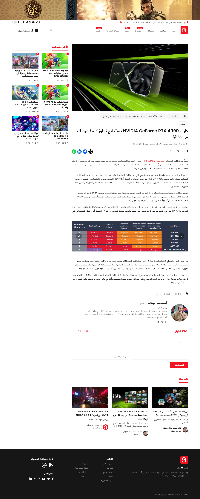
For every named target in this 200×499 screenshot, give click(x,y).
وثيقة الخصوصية (81, 468)
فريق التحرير (84, 463)
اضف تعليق (179, 364)
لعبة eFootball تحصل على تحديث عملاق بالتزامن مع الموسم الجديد (26, 136)
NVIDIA (178, 294)
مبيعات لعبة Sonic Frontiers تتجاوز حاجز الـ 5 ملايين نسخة (27, 105)
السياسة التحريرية (107, 480)
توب (127, 30)
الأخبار (173, 116)
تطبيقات (138, 30)
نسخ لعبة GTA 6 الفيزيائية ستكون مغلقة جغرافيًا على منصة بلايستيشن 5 (27, 73)
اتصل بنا (110, 468)
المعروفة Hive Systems (153, 160)
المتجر (97, 30)
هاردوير (182, 124)
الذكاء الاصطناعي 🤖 (173, 22)
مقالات (163, 30)
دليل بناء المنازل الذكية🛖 (155, 22)
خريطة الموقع (108, 472)
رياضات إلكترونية (112, 30)
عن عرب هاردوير (107, 463)
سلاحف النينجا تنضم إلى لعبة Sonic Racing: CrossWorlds (56, 136)
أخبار (173, 30)
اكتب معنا (84, 476)
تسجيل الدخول (24, 30)
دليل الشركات (83, 472)
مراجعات (150, 30)
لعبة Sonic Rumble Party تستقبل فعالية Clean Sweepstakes (55, 73)
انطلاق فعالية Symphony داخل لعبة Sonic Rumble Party (56, 105)
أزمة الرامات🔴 (125, 22)
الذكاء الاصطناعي (163, 294)
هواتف (110, 476)
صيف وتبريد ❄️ (138, 22)
